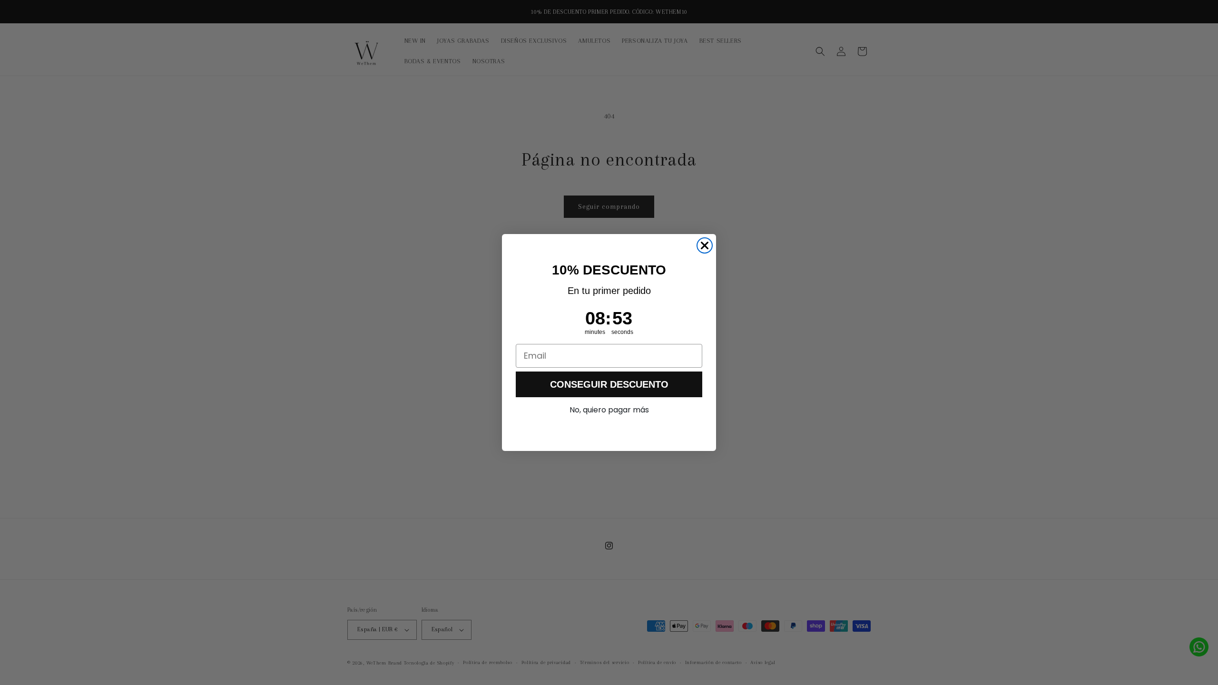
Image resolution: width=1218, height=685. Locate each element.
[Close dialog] (704, 245)
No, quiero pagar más (609, 409)
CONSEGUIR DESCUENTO (609, 384)
